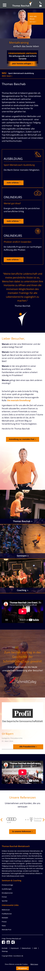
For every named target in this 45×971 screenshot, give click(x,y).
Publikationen (7, 914)
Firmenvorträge (7, 885)
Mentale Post (6, 929)
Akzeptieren (22, 968)
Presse (4, 922)
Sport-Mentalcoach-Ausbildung (21, 73)
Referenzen (6, 910)
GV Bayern (7, 733)
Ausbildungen (7, 889)
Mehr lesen (6, 76)
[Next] (43, 819)
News (4, 925)
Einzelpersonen (7, 893)
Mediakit (5, 918)
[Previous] (1, 819)
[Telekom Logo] (30, 819)
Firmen (4, 897)
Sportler (5, 901)
